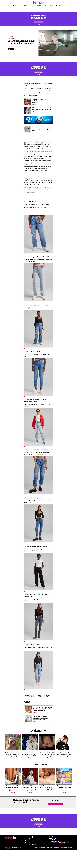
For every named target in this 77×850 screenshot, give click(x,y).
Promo (34, 839)
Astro (19, 5)
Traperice (27, 695)
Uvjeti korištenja (57, 847)
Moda (14, 5)
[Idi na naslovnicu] (38, 3)
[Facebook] (11, 49)
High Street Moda (48, 696)
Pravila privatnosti (42, 847)
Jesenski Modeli (39, 696)
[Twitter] (13, 49)
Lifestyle (51, 5)
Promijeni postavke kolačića (66, 847)
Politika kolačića (50, 847)
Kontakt (36, 847)
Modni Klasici (32, 696)
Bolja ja (58, 5)
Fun (63, 5)
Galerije (25, 5)
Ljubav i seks (38, 5)
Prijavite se (55, 803)
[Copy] (9, 49)
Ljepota (45, 5)
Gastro (31, 5)
